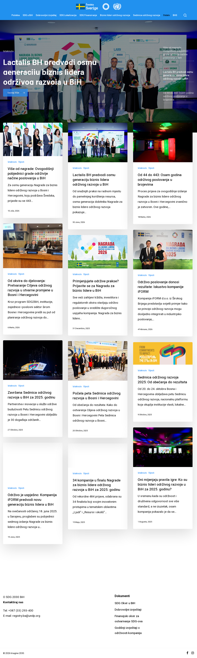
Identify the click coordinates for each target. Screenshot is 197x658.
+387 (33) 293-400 (20, 610)
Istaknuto (12, 162)
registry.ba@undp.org (26, 616)
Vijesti (21, 162)
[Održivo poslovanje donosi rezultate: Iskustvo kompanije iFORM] (163, 283)
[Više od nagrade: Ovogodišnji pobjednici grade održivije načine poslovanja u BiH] (32, 170)
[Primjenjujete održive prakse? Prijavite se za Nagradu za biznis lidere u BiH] (97, 285)
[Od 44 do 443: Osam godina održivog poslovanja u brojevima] (163, 173)
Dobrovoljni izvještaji (128, 610)
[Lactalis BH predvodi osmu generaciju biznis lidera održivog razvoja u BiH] (97, 176)
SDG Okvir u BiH (125, 603)
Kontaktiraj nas (13, 602)
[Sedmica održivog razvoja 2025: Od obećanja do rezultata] (163, 382)
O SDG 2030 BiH (13, 597)
